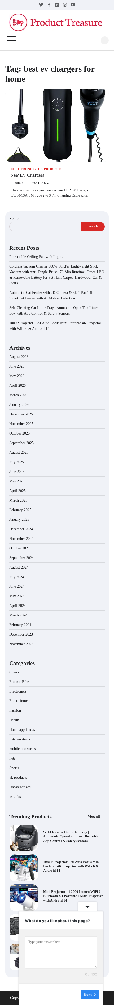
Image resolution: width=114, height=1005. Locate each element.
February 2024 (20, 625)
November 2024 (21, 539)
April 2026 (17, 385)
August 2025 (18, 452)
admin (19, 183)
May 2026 (16, 376)
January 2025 (19, 520)
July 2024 (16, 577)
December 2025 (21, 414)
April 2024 (17, 606)
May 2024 (16, 596)
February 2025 (20, 510)
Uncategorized (20, 787)
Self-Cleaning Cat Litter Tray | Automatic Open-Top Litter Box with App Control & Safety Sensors (70, 836)
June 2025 (16, 472)
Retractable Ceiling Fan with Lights (36, 257)
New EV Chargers (27, 175)
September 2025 (21, 443)
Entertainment (19, 701)
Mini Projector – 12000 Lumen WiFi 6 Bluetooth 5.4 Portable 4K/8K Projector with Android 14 (73, 896)
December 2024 (21, 529)
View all (94, 816)
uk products (50, 169)
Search (15, 218)
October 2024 (19, 548)
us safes (15, 797)
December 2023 (21, 634)
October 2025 (19, 433)
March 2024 (18, 615)
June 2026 (16, 366)
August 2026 (18, 357)
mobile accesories (22, 749)
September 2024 (21, 558)
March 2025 (18, 500)
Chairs (14, 672)
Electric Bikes (19, 682)
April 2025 (17, 491)
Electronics (23, 169)
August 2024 (18, 567)
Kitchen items (19, 739)
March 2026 (18, 395)
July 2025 (16, 462)
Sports (14, 768)
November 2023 (21, 644)
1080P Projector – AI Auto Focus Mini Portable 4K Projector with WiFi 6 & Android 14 (71, 866)
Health (14, 720)
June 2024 (16, 587)
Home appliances (22, 730)
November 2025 (21, 424)
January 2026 (19, 405)
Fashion (15, 710)
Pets (12, 758)
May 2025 (16, 481)
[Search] (105, 40)
